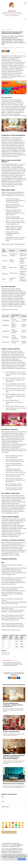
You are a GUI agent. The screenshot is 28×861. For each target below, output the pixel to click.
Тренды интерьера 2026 (11, 731)
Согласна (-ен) (22, 859)
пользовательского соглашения (9, 859)
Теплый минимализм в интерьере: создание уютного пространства (13, 704)
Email (2, 801)
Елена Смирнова (7, 660)
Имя (2, 796)
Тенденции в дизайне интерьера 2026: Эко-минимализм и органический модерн (14, 756)
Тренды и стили (20, 47)
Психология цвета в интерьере (13, 783)
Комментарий (5, 806)
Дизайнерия (12, 11)
